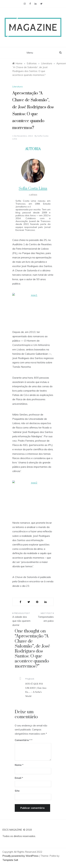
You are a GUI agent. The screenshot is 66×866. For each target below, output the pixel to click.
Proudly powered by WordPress (20, 855)
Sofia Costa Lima (33, 188)
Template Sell (10, 860)
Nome (19, 764)
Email (19, 777)
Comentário (23, 740)
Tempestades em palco (46, 619)
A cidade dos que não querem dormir (21, 621)
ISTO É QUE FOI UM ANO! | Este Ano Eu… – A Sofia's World (35, 689)
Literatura (17, 86)
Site (17, 790)
